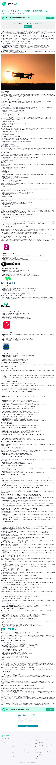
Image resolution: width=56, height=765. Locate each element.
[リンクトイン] (1, 757)
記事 (23, 13)
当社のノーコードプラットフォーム (13, 636)
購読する (28, 726)
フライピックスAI (4, 635)
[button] (48, 4)
